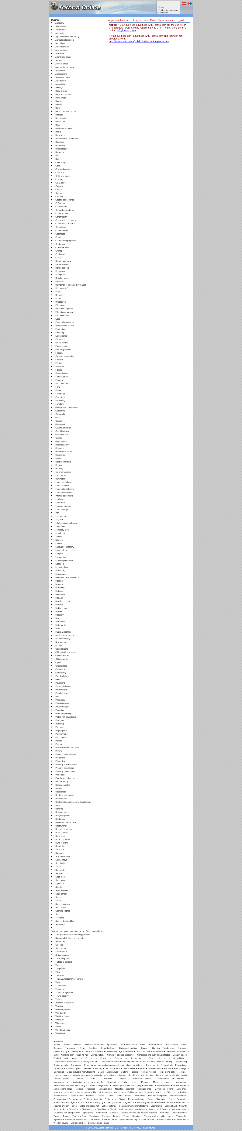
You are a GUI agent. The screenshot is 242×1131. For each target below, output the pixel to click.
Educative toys (62, 315)
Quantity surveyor (114, 1102)
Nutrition (59, 645)
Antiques (77, 1044)
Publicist (81, 1102)
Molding (79, 1089)
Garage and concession (66, 407)
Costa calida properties (66, 240)
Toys (57, 982)
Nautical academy (101, 1092)
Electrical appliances (64, 322)
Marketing (59, 587)
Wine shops (60, 1023)
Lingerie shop (61, 567)
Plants (150, 1099)
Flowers (59, 380)
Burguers (59, 152)
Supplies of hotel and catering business (138, 1113)
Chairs (139, 1051)
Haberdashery (62, 445)
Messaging (181, 1082)
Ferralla (108, 1068)
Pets (57, 696)
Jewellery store (62, 530)
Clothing (59, 196)
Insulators (59, 499)
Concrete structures (64, 210)
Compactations (98, 1055)
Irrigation (59, 519)
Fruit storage (180, 1068)
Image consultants (63, 482)
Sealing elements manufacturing (133, 1106)
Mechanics (60, 594)
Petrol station (61, 690)
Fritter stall (60, 394)
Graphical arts (61, 434)
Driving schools (61, 1065)
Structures (60, 941)
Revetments (181, 1102)
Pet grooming (60, 1099)
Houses (65, 1075)
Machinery (60, 570)
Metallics (59, 604)
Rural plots (60, 836)
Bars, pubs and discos (65, 111)
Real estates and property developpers (73, 802)
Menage (59, 598)
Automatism (60, 81)
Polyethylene (61, 730)
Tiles (57, 972)
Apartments (112, 1044)
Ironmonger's (61, 516)
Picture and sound (136, 1099)
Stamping (59, 917)
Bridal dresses (62, 149)
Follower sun (154, 1068)
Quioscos (129, 1102)
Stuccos (59, 945)
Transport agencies (64, 992)
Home (161, 7)
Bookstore (60, 135)
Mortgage (90, 1089)
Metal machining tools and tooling (69, 1085)
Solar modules (61, 890)
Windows (59, 1020)
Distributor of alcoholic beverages (70, 285)
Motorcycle (60, 625)
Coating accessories (64, 200)
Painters (101, 1096)
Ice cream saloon (63, 472)
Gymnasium (61, 441)
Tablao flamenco (179, 1113)
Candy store (168, 1048)
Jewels (58, 536)
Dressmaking (181, 1062)
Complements (61, 206)
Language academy (64, 547)
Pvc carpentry (61, 781)
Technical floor (79, 1116)
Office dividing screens (65, 652)
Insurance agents (63, 506)
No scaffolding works (131, 1092)
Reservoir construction (65, 822)
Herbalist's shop (148, 1072)
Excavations (181, 1065)
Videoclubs (181, 1116)
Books (58, 132)
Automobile (60, 84)
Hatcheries (60, 455)
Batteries (58, 1048)
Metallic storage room (99, 1085)
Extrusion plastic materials (78, 1068)
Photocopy (60, 700)
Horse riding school (168, 1072)
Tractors (106, 1116)
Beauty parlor (61, 118)
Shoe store (60, 877)
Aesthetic (59, 33)
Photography (110, 1099)
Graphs (58, 438)
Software (164, 1109)
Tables (57, 1116)
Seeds (58, 866)
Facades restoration (64, 356)
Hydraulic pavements (81, 1075)
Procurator (182, 1099)
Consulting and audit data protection (153, 1055)
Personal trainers (178, 1096)
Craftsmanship (62, 247)
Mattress (59, 591)
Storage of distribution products (69, 938)
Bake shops (60, 98)
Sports (58, 914)
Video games (167, 1116)
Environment (152, 1065)
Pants (119, 1096)
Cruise (103, 1058)
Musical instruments (64, 635)
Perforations (139, 1096)
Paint (57, 679)
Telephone (60, 969)
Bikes (57, 125)
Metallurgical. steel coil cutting (126, 1085)
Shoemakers (88, 1109)
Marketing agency (162, 1082)
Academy (59, 23)
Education (59, 305)
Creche (88, 1058)
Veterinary (60, 1006)
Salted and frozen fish (89, 1106)
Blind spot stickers (63, 128)
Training (116, 1116)
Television (94, 1116)
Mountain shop (144, 1089)
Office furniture (62, 656)
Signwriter (59, 883)
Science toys (61, 860)
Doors (58, 298)
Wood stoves (165, 1119)
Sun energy (60, 948)
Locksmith (107, 1079)
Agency (57, 1044)
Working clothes (78, 1123)
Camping (145, 1048)
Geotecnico (59, 1072)
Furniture (59, 404)
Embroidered (61, 336)
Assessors (60, 70)
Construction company (65, 220)
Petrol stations (61, 693)
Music (58, 628)
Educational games (64, 309)
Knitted (58, 543)
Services (59, 873)
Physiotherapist (62, 703)
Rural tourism (61, 843)
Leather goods (180, 1075)
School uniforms (109, 1106)
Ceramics (59, 172)
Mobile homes (179, 1085)
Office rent (172, 1092)
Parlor (128, 1096)
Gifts (57, 417)
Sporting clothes (62, 911)
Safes (74, 1106)
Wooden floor (180, 1119)
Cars (57, 166)
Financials (60, 366)
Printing (58, 751)
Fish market (129, 1068)
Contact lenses (180, 1055)
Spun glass (88, 1113)
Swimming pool (62, 955)
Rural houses (61, 832)
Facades (59, 353)
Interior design (61, 509)
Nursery (148, 1092)
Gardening (60, 411)
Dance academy (63, 261)
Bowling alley (71, 1048)
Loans (92, 1079)
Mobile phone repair (63, 1089)
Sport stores (61, 907)
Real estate (60, 792)
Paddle (183, 1092)
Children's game (62, 176)
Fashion (59, 360)
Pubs (90, 1102)
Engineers (60, 339)
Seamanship (156, 1106)
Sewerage (73, 1109)
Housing (59, 468)
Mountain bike (105, 1089)
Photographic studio (93, 1099)
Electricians (60, 329)
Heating (58, 465)
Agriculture (60, 43)
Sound (58, 897)
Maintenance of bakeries (171, 1079)
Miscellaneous (163, 1085)
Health (58, 458)
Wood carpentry (62, 1030)
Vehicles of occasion (64, 1003)
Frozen (167, 1068)
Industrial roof (100, 1075)
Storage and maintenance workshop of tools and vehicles (77, 931)
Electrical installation (64, 326)
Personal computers (157, 1096)
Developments (62, 278)
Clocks (58, 189)
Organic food (61, 666)
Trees (126, 1116)
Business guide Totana (98, 1123)
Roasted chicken (61, 1106)
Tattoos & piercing (63, 962)
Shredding (101, 1109)
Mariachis (59, 584)
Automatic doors (62, 77)
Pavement (60, 683)
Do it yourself (61, 288)
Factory (98, 1068)
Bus (57, 155)
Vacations (136, 1116)
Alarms (67, 1044)
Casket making (60, 1051)
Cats (82, 1051)
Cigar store (60, 183)
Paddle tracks (76, 1096)
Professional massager (66, 754)
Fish (118, 1068)
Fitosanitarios (61, 373)
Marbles (59, 581)
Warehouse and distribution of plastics (83, 1119)
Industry (112, 1075)
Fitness (58, 370)
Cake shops (61, 162)
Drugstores (60, 302)
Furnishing (60, 400)
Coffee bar (60, 203)
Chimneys (60, 179)
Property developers (64, 768)
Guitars (124, 1072)
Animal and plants (63, 57)
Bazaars (59, 115)
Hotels (56, 1075)
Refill (57, 805)
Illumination (60, 479)
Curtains (59, 257)
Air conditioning (62, 47)
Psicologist (60, 775)
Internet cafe (125, 1075)
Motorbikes (60, 622)
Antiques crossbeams (94, 1044)
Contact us (163, 13)
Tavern (66, 1116)
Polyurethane (61, 734)
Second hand (171, 1106)
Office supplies (62, 659)
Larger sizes (61, 550)
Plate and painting (63, 713)
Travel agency (62, 996)
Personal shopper (63, 686)
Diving (169, 1062)
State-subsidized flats (65, 921)
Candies (156, 1048)
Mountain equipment (124, 1089)
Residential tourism (164, 1102)
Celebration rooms (63, 169)
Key (135, 1075)
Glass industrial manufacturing (81, 1072)
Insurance (60, 502)
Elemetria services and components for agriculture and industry (113, 1065)
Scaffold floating (62, 856)
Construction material (65, 223)
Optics (58, 662)
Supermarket (61, 952)
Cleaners (182, 1051)
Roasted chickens (63, 829)
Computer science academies (121, 1055)
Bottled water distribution (66, 138)
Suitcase (114, 1113)
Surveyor (164, 1113)
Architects (60, 60)
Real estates (61, 798)
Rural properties (62, 839)
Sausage (59, 853)
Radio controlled (62, 785)
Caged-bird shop (108, 1048)
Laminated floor (147, 1075)
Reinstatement (62, 812)
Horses (183, 1072)
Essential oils (167, 1065)
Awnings (59, 87)
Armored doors (155, 1044)
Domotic (59, 295)
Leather (167, 1075)
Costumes (60, 244)
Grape (101, 1072)
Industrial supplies (63, 492)
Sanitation (59, 849)
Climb (56, 1055)
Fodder (141, 1068)
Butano (83, 1048)
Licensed (59, 564)
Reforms (59, 809)
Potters (58, 741)
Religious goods (62, 815)
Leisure (79, 1079)
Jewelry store (61, 533)
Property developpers (65, 771)
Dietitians (59, 281)
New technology (62, 639)
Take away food (62, 958)
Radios (58, 788)
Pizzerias (59, 710)
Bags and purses (63, 94)
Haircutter (59, 448)
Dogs (57, 291)
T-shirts (58, 999)
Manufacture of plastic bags (121, 1082)
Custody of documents (128, 1058)
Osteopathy (60, 673)
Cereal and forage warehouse (119, 1051)
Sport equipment (62, 904)
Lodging (122, 1079)
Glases (58, 421)
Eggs (57, 319)
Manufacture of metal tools (67, 577)
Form (57, 387)
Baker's (58, 101)
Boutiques (59, 142)
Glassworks (61, 424)
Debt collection (157, 1058)
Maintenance (61, 574)
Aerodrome (60, 30)
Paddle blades (60, 1096)
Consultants (60, 227)
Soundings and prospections (67, 1113)
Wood (58, 1026)
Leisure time (61, 557)
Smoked (152, 1109)
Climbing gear (67, 1055)
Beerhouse (60, 121)
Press (171, 1099)
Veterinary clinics (63, 1009)
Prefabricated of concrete (67, 747)
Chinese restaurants (153, 1051)
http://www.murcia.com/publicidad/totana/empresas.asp (139, 41)
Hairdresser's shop (64, 451)
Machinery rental (141, 1079)
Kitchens (59, 540)
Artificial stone (171, 1044)
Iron (57, 513)
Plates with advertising (65, 717)
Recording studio (145, 1102)
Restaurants (61, 826)
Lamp (158, 1075)
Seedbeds (60, 863)
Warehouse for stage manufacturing (121, 1119)
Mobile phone (61, 608)
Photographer (74, 1099)
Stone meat (101, 1113)
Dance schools (62, 268)
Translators (60, 986)
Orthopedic (60, 669)
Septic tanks (59, 1109)
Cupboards (60, 254)
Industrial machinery (64, 489)
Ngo (115, 1092)
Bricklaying (60, 145)
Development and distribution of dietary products (76, 1062)
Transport (59, 989)
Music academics (63, 632)
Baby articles (61, 91)
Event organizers (63, 349)
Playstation (161, 1099)
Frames (59, 390)
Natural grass (83, 1092)
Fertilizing (59, 363)
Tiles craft (59, 975)
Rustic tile (59, 846)
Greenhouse (112, 1072)
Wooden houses (61, 1123)
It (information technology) (67, 523)
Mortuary (59, 615)
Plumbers (59, 720)
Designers (60, 274)
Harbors (134, 1072)
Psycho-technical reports (66, 778)
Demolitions (178, 1058)
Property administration (66, 764)
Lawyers (59, 553)
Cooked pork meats (65, 1058)
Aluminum (59, 53)
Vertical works (151, 1116)
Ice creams (60, 475)
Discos (160, 1062)
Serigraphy (60, 870)
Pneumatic (60, 727)
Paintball (90, 1096)
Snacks (58, 887)
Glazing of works (63, 428)
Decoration (60, 271)
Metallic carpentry (63, 601)
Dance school (61, 264)
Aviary (184, 1044)
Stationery (60, 924)
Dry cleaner (76, 1065)
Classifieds (171, 1051)
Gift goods (60, 414)
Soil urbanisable (178, 1109)
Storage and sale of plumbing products (73, 934)
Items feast (60, 526)
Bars (57, 108)
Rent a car (60, 819)
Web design (60, 1013)
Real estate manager (64, 795)
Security (183, 1106)
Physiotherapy (62, 707)
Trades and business (168, 10)
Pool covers (60, 737)
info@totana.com (126, 30)
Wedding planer (62, 1016)
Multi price (181, 1089)
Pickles (122, 1099)
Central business (95, 1051)
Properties (60, 758)
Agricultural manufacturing (67, 36)
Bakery (58, 104)
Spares (58, 900)
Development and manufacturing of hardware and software (128, 1062)
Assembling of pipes (64, 67)
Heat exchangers (63, 462)
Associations (61, 74)
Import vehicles (62, 485)
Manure (144, 1082)
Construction (61, 217)
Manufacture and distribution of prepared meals (78, 1082)
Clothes (58, 193)
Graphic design (62, 431)
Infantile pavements (64, 496)
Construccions (62, 213)
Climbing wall (82, 1055)
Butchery (93, 1048)
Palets (110, 1096)
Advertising (60, 26)
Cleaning (59, 186)
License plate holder (64, 560)
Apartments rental (129, 1044)
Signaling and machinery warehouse (127, 1109)
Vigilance (58, 1119)
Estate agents (61, 343)
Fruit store (60, 397)
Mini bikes (149, 1085)
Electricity (59, 332)
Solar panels (61, 894)
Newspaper (60, 642)
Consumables (61, 230)
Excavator (58, 1068)
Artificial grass (61, 64)
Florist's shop (61, 377)
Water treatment (148, 1119)
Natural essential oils (63, 1092)
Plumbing (59, 724)
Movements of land (164, 1089)
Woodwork (60, 1033)
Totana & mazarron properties (69, 979)
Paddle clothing (62, 676)
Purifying (99, 1102)
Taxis (57, 965)
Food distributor (62, 383)
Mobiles (58, 611)
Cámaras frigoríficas (128, 1048)
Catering (74, 1051)
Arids (142, 1044)
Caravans (182, 1048)
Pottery (58, 744)
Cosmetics (60, 234)
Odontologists (61, 649)
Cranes (58, 251)
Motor (58, 618)
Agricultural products (64, 40)
